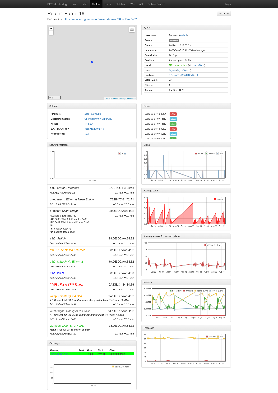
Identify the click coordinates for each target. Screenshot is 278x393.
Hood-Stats (198, 65)
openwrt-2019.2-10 (94, 128)
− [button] (51, 32)
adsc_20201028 (92, 113)
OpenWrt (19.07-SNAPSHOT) (99, 118)
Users (108, 4)
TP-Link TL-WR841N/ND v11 (183, 75)
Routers (96, 4)
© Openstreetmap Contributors (123, 98)
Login (228, 4)
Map (85, 4)
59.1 (86, 133)
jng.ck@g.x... (183, 70)
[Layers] (132, 29)
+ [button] (51, 28)
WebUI (183, 35)
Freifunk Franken (156, 4)
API (141, 4)
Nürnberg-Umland (178, 65)
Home (75, 4)
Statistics (120, 4)
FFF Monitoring (57, 4)
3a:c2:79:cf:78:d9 (59, 353)
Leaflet (107, 98)
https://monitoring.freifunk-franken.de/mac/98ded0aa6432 (100, 19)
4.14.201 (88, 123)
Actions (223, 13)
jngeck (172, 70)
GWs (132, 4)
